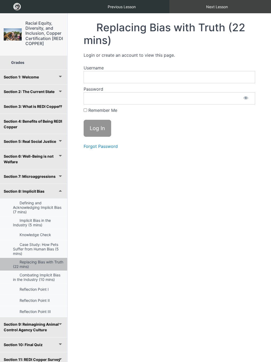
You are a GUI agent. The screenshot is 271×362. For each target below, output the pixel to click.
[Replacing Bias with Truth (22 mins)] (13, 34)
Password (93, 89)
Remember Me (102, 110)
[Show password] (246, 98)
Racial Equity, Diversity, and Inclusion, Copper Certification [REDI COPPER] (44, 33)
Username (94, 67)
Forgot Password (101, 146)
